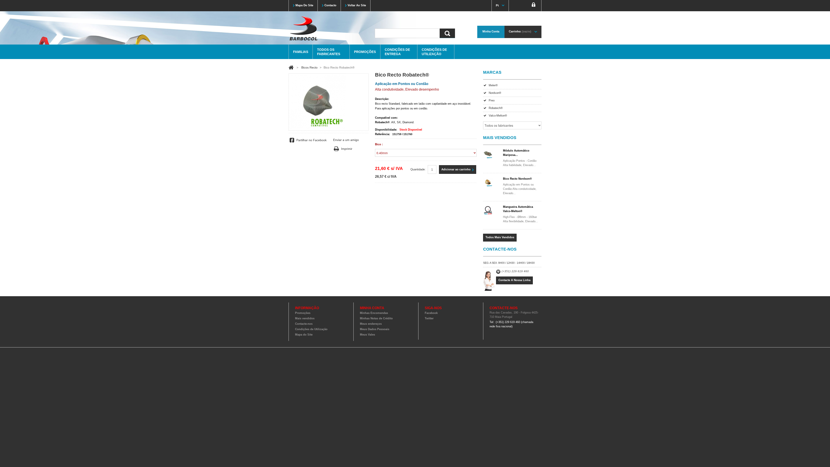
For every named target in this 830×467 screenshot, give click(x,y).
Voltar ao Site (357, 5)
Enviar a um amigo (346, 140)
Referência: (382, 134)
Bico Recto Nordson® (517, 178)
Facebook (431, 313)
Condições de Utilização (434, 52)
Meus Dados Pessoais (374, 329)
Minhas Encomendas (374, 313)
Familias (300, 52)
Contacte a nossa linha (514, 280)
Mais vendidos (304, 318)
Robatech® (496, 108)
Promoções (365, 52)
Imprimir (346, 148)
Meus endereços (371, 323)
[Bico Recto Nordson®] (491, 182)
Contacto (330, 5)
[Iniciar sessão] (533, 5)
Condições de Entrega (397, 52)
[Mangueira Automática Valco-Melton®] (491, 210)
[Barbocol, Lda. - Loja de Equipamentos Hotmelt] (303, 28)
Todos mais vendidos (499, 237)
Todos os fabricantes (328, 52)
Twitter (429, 318)
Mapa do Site (304, 334)
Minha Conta (490, 31)
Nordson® (495, 92)
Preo (492, 100)
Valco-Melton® (498, 115)
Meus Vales (367, 334)
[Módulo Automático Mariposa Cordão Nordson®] (491, 154)
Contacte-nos (304, 323)
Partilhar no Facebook (311, 140)
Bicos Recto (309, 67)
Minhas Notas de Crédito (376, 318)
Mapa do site (304, 5)
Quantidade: (418, 169)
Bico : (379, 144)
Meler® (493, 85)
